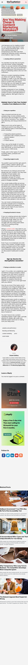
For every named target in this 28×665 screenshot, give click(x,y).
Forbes (23, 363)
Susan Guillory (14, 355)
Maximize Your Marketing (8, 12)
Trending (20, 15)
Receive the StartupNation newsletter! (14, 260)
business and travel (15, 362)
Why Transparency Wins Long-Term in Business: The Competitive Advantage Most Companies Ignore (13, 567)
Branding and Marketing (8, 330)
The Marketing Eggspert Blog (18, 365)
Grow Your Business (7, 7)
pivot (15, 333)
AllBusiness (5, 365)
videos (9, 153)
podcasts (15, 153)
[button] (2, 2)
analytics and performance (9, 328)
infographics (5, 155)
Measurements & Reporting (8, 15)
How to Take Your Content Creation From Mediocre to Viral (14, 103)
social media (5, 336)
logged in (11, 376)
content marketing (7, 333)
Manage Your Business (7, 10)
